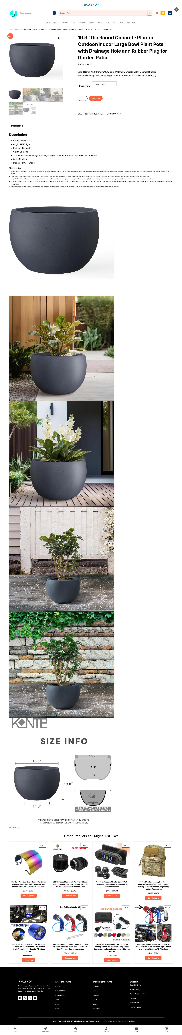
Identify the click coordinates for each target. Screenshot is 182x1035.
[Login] (156, 13)
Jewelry (65, 22)
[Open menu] (170, 13)
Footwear (82, 22)
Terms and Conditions (138, 994)
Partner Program (136, 1007)
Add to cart (96, 98)
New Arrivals (131, 22)
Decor (100, 22)
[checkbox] (176, 9)
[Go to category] (54, 13)
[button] (59, 38)
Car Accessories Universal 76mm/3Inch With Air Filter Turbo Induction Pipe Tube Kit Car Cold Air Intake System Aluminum (70, 946)
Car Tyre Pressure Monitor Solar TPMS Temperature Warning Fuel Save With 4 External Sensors (112, 884)
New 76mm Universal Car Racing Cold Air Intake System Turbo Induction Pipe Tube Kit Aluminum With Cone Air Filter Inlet (153, 946)
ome (58, 986)
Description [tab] (17, 126)
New (16, 29)
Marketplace (134, 1003)
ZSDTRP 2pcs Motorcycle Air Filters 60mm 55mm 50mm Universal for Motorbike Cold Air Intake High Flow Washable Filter (70, 884)
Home (11, 29)
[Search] (149, 13)
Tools (114, 22)
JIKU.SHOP (91, 4)
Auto (121, 22)
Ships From (84, 86)
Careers (133, 998)
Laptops (96, 995)
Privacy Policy (135, 989)
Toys (73, 22)
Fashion (56, 22)
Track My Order (135, 985)
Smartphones (60, 995)
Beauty (91, 22)
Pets (107, 22)
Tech (48, 22)
